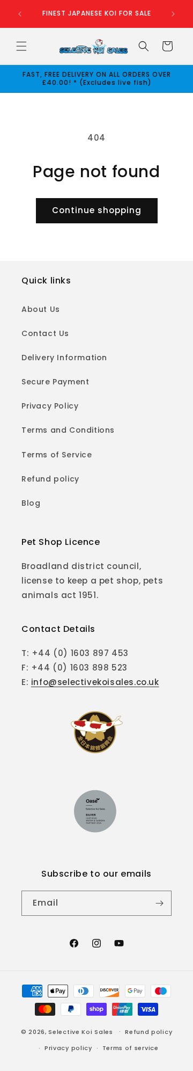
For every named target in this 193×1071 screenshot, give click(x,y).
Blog (30, 503)
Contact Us (45, 333)
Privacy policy (68, 1048)
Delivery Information (64, 357)
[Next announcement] (173, 14)
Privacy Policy (49, 405)
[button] (21, 46)
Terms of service (130, 1048)
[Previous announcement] (20, 14)
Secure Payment (55, 381)
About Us (40, 309)
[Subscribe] (159, 903)
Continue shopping (97, 210)
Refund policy (50, 478)
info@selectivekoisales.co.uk (95, 682)
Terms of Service (56, 454)
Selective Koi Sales (80, 1031)
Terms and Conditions (68, 430)
